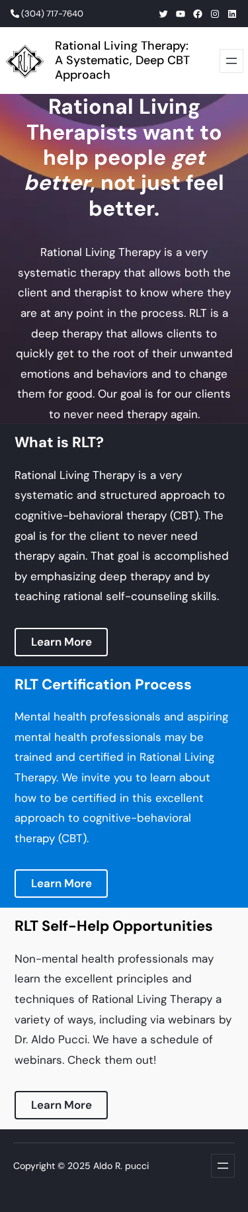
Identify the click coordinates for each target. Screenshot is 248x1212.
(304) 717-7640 (51, 13)
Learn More (61, 641)
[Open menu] (231, 61)
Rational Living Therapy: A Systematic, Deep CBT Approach (122, 60)
